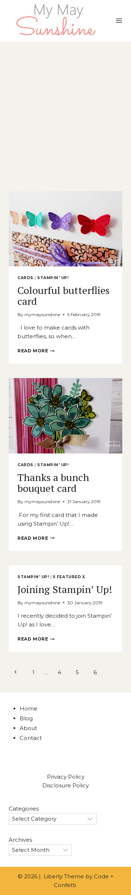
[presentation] (65, 228)
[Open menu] (119, 20)
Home (28, 708)
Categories (24, 808)
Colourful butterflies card (63, 295)
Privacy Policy (65, 776)
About (28, 728)
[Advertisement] (65, 110)
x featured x (69, 577)
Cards (25, 277)
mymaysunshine (42, 314)
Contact (31, 737)
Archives (20, 839)
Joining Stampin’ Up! (64, 589)
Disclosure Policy (65, 785)
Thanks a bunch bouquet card (53, 483)
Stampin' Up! (52, 277)
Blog (26, 718)
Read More (36, 350)
